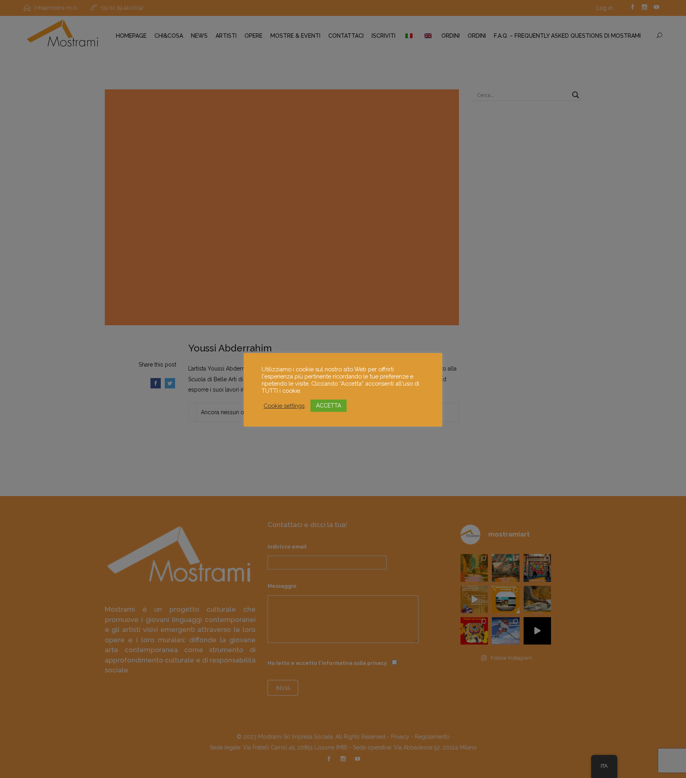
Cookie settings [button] (284, 405)
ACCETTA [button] (328, 405)
